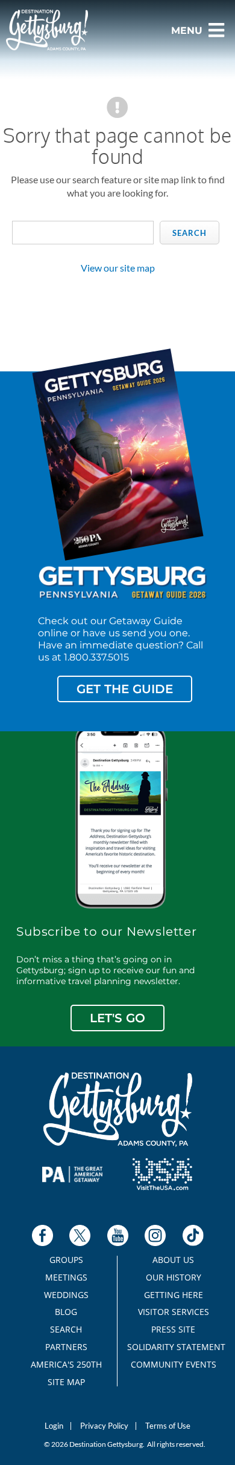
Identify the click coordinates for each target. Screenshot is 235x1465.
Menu (186, 30)
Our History (173, 1277)
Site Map (66, 1382)
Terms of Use (167, 1426)
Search (189, 233)
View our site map (118, 267)
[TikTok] (193, 1235)
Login (54, 1426)
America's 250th (66, 1364)
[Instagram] (155, 1235)
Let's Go (117, 1018)
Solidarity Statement (173, 1347)
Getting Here (173, 1295)
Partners (66, 1347)
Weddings (66, 1295)
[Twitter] (79, 1235)
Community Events (173, 1364)
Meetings (66, 1277)
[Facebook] (42, 1235)
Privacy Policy (104, 1426)
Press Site (173, 1329)
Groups (66, 1260)
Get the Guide (125, 689)
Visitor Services (173, 1312)
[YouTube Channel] (117, 1235)
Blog (66, 1312)
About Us (173, 1260)
